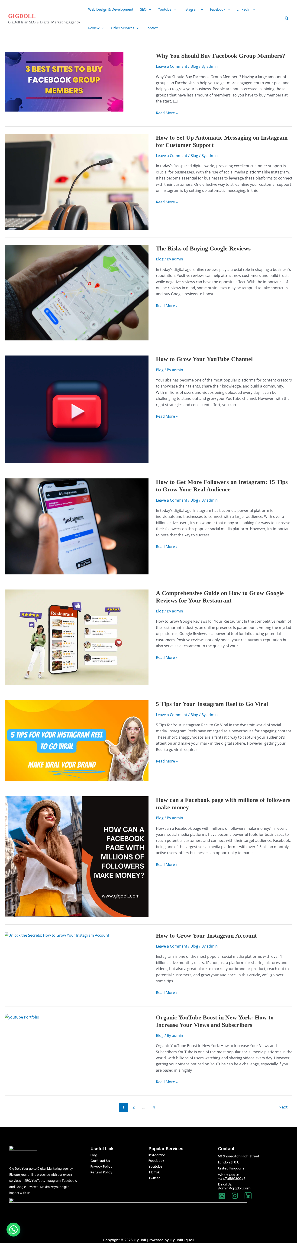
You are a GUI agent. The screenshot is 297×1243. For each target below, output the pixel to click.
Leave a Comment (171, 66)
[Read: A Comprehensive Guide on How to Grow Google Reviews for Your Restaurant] (76, 637)
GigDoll (22, 16)
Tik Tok (154, 1172)
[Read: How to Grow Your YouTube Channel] (76, 409)
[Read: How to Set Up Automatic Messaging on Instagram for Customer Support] (76, 181)
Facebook (156, 1160)
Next (285, 1107)
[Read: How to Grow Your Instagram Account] (57, 935)
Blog (194, 66)
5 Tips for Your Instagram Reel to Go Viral (212, 704)
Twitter (154, 1178)
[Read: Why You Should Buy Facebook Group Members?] (64, 81)
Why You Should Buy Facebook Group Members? (220, 55)
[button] (149, 9)
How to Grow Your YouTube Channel (204, 359)
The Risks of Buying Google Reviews (203, 248)
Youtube (155, 1166)
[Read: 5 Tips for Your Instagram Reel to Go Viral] (76, 740)
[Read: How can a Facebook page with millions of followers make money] (76, 856)
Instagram (156, 1155)
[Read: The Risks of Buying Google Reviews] (76, 292)
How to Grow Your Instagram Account (206, 935)
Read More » (167, 112)
